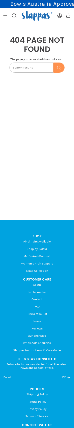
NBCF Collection (37, 271)
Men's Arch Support (37, 256)
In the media (37, 292)
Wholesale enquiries (37, 343)
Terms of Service (37, 416)
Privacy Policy (37, 409)
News (37, 321)
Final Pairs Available (37, 241)
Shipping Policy (37, 394)
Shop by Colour (37, 249)
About (37, 284)
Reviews (37, 328)
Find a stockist (37, 314)
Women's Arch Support (37, 263)
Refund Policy (37, 402)
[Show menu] (5, 15)
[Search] (59, 68)
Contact (37, 299)
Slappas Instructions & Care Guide (37, 350)
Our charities (37, 336)
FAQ (37, 306)
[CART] (68, 15)
